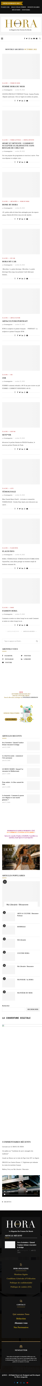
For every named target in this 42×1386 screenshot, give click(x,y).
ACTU (12, 488)
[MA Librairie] (8, 943)
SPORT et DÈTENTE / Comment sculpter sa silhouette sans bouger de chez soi (18, 145)
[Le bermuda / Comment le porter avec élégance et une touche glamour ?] (33, 799)
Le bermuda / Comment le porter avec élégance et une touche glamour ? (13, 798)
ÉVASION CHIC (5, 7)
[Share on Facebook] (17, 101)
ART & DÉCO (13, 201)
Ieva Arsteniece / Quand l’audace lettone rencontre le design (13, 744)
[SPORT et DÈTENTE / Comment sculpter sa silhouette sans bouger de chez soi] (21, 123)
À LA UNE (5, 83)
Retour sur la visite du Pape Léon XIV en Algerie (24, 1158)
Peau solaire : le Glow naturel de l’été (12, 783)
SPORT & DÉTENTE (28, 140)
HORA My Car (9, 261)
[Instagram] (29, 38)
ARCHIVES (7, 1202)
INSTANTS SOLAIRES (34, 7)
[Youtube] (34, 38)
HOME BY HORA (24, 201)
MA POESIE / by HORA (25, 979)
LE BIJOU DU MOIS (17, 1147)
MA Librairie (21, 940)
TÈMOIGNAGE (9, 492)
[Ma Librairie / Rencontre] (8, 969)
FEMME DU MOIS (15, 83)
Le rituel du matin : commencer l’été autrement (12, 757)
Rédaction (21, 1318)
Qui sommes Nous (21, 1314)
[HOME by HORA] (21, 184)
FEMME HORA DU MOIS (13, 86)
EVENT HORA (26, 9)
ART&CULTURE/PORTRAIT (15, 321)
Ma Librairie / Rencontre (25, 966)
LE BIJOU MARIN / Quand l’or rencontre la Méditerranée (12, 770)
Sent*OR (6, 435)
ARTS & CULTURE (15, 317)
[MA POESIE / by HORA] (8, 983)
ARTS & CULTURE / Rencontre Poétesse (27, 915)
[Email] (36, 38)
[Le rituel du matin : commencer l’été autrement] (33, 759)
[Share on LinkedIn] (22, 101)
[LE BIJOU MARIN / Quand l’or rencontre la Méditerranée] (33, 772)
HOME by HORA (10, 205)
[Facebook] (24, 38)
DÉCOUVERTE (16, 9)
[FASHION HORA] (21, 591)
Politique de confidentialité (21, 1283)
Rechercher (5, 1006)
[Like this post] (15, 101)
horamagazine (8, 90)
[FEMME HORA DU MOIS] (21, 66)
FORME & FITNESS (15, 140)
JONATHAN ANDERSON (30, 697)
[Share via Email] (27, 101)
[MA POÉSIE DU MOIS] (8, 996)
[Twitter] (26, 38)
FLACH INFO (8, 551)
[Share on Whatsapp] (24, 101)
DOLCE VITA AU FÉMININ (18, 7)
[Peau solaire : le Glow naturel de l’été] (33, 785)
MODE (12, 607)
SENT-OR (12, 431)
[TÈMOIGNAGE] (21, 471)
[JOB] (21, 358)
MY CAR (12, 258)
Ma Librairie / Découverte (17, 905)
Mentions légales (21, 1274)
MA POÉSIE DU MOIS (25, 993)
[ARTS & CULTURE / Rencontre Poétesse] (8, 916)
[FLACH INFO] (21, 531)
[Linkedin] (31, 38)
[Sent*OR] (21, 415)
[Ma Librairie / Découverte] (21, 894)
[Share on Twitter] (20, 101)
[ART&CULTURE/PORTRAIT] (21, 301)
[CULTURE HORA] (8, 956)
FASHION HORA (9, 611)
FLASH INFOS (14, 548)
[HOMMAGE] (8, 930)
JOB (11, 374)
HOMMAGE (21, 927)
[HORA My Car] (21, 241)
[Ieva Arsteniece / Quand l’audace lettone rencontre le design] (33, 746)
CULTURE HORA (23, 953)
